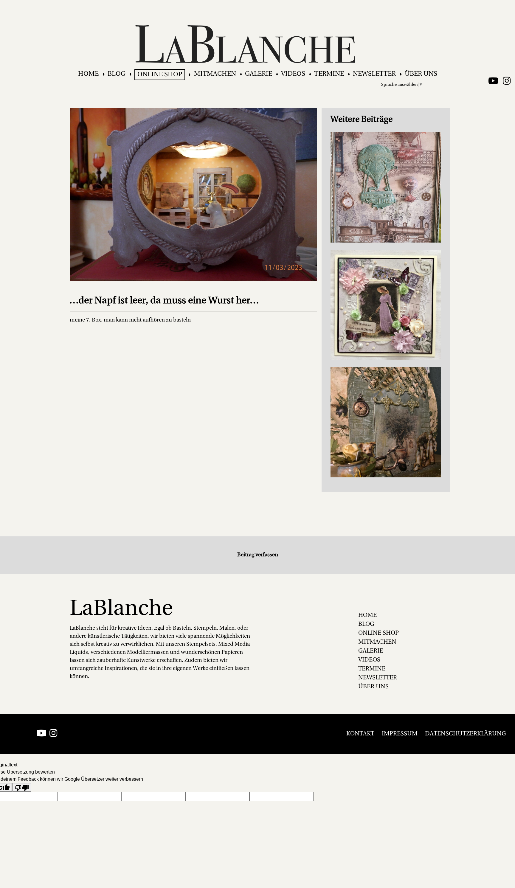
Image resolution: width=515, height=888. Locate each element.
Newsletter (374, 74)
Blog (116, 74)
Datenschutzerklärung (465, 734)
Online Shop (159, 74)
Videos (293, 74)
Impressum (400, 734)
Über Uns (421, 74)
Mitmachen (215, 74)
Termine (329, 74)
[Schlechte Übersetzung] (21, 787)
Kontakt (360, 734)
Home (88, 74)
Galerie (258, 74)
